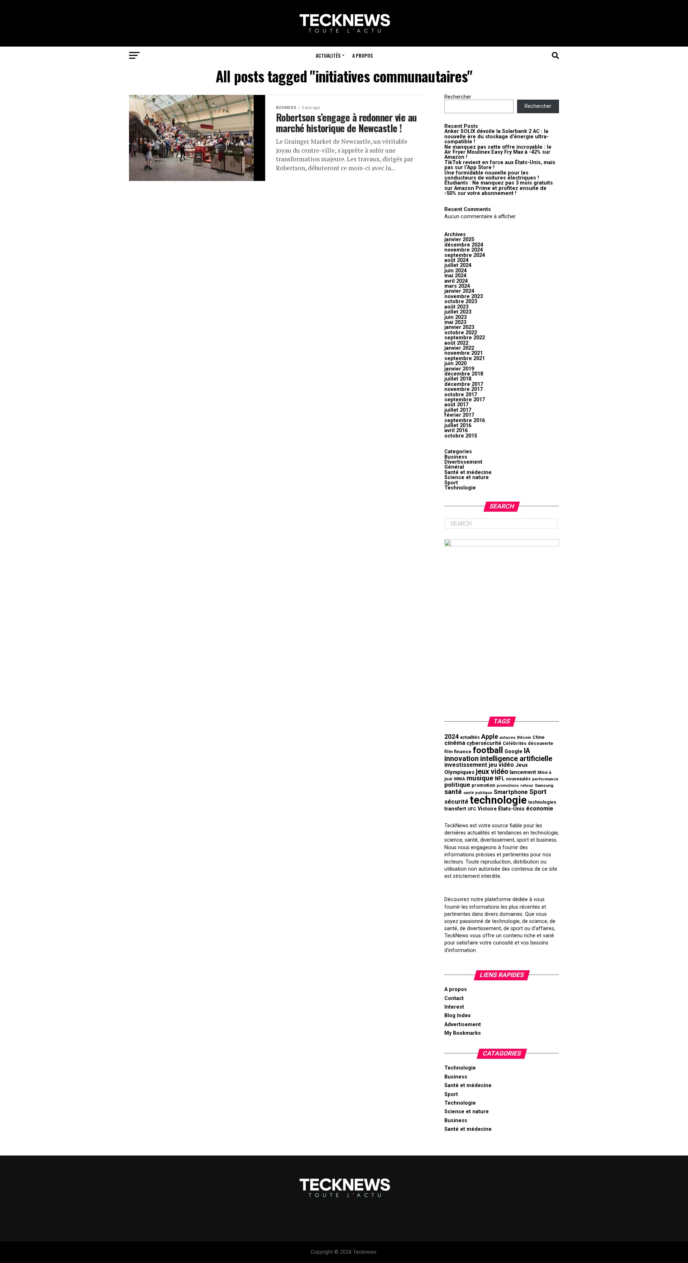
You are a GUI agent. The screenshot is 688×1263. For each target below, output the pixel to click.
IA (527, 751)
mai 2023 (455, 322)
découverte (540, 743)
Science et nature (466, 477)
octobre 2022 (460, 333)
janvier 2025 (459, 239)
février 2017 (459, 415)
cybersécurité (484, 743)
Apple (489, 736)
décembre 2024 (463, 245)
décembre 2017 (463, 384)
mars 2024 (457, 286)
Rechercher (457, 97)
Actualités (328, 55)
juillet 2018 (457, 379)
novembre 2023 (463, 296)
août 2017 (456, 405)
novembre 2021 (463, 353)
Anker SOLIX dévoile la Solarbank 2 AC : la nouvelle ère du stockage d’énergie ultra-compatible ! (496, 136)
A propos (362, 55)
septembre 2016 (464, 420)
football (488, 750)
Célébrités (514, 743)
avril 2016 (456, 430)
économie (539, 808)
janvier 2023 (459, 327)
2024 (451, 736)
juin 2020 (455, 363)
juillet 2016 (457, 425)
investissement (465, 764)
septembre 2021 (464, 358)
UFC (472, 809)
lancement (523, 772)
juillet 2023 (457, 312)
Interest (454, 1007)
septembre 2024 (464, 255)
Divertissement (463, 462)
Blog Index (457, 1016)
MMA (459, 778)
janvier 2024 (459, 291)
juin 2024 (455, 271)
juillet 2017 (457, 410)
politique (457, 784)
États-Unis (511, 808)
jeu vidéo (501, 764)
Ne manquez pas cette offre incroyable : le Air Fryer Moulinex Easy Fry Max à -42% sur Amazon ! (497, 152)
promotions (508, 785)
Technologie (460, 488)
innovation (461, 758)
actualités (470, 737)
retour (526, 785)
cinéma (454, 742)
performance (545, 778)
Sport (451, 483)
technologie (498, 800)
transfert (455, 808)
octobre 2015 (460, 436)
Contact (454, 998)
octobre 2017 (460, 395)
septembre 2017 (464, 400)
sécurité (456, 801)
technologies (542, 802)
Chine (538, 737)
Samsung (544, 785)
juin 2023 (455, 317)
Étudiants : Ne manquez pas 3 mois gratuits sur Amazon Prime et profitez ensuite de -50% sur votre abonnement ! (498, 188)
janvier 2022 (459, 348)
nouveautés (518, 778)
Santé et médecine (468, 472)
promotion (483, 785)
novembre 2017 (463, 389)
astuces (508, 737)
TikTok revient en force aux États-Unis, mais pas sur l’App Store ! (499, 165)
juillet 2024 (457, 265)
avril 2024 (456, 281)
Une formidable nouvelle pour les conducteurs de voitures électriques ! (491, 175)
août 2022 (456, 343)
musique (480, 778)
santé (453, 792)
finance (462, 751)
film (448, 751)
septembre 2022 (464, 338)
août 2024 (456, 260)
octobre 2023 (460, 301)
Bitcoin (524, 737)
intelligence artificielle (516, 758)
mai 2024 (455, 276)
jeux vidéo (492, 771)
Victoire (487, 809)
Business (455, 457)
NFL (500, 778)
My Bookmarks (462, 1033)
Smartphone (511, 792)
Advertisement (462, 1025)
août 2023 (456, 307)
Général (454, 467)
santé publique (477, 792)
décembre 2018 (463, 374)
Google (513, 751)
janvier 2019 (459, 369)
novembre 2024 (463, 250)
